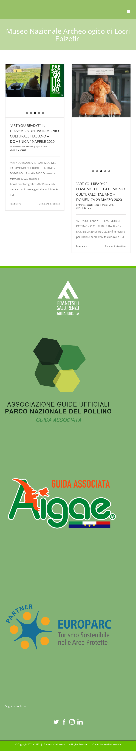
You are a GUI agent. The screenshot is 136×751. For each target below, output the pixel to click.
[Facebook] (64, 722)
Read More (15, 203)
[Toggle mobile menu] (129, 11)
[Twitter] (56, 722)
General (22, 149)
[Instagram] (72, 722)
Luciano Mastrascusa (110, 744)
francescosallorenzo (23, 146)
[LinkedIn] (80, 722)
